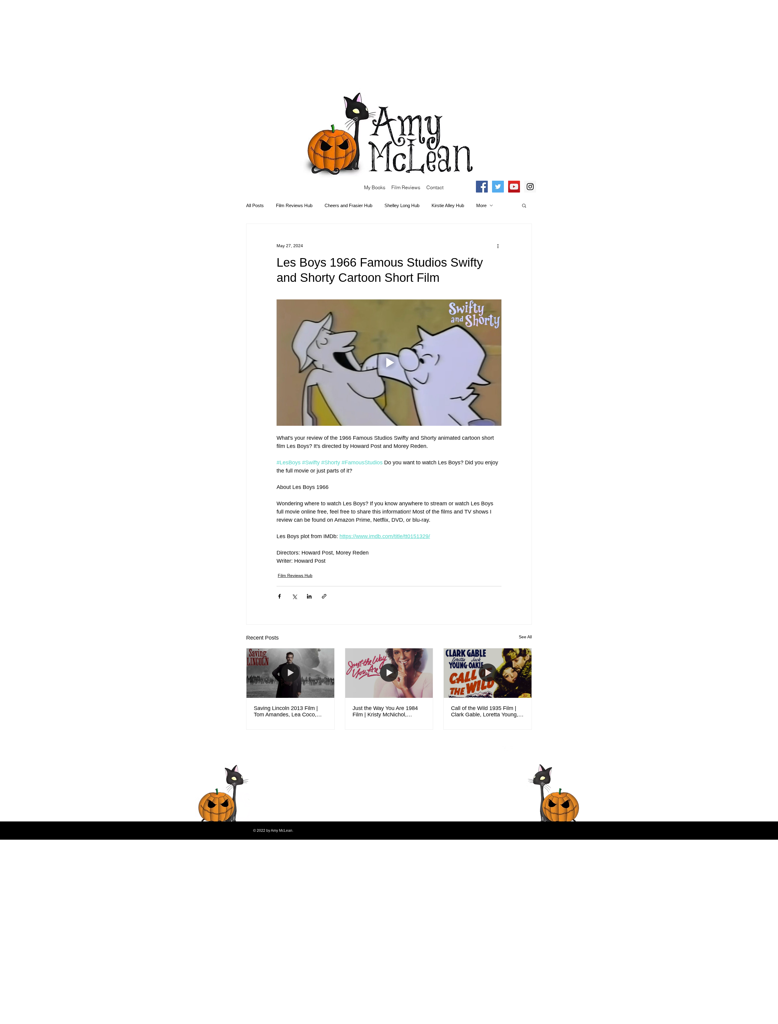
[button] (524, 205)
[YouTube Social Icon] (514, 187)
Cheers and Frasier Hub (348, 205)
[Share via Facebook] (279, 596)
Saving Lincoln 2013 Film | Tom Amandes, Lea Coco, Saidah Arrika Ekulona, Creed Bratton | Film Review (289, 711)
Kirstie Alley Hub (448, 205)
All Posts (255, 205)
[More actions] (497, 245)
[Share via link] (324, 596)
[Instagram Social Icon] (530, 187)
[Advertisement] (182, 42)
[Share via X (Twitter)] (294, 596)
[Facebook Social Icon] (482, 187)
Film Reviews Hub (294, 205)
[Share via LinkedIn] (309, 596)
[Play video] (389, 362)
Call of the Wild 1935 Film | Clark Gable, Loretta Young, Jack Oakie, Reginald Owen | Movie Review (486, 711)
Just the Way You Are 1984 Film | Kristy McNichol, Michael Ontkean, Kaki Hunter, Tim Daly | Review (385, 711)
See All (525, 636)
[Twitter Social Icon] (498, 187)
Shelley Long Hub (401, 205)
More (481, 205)
